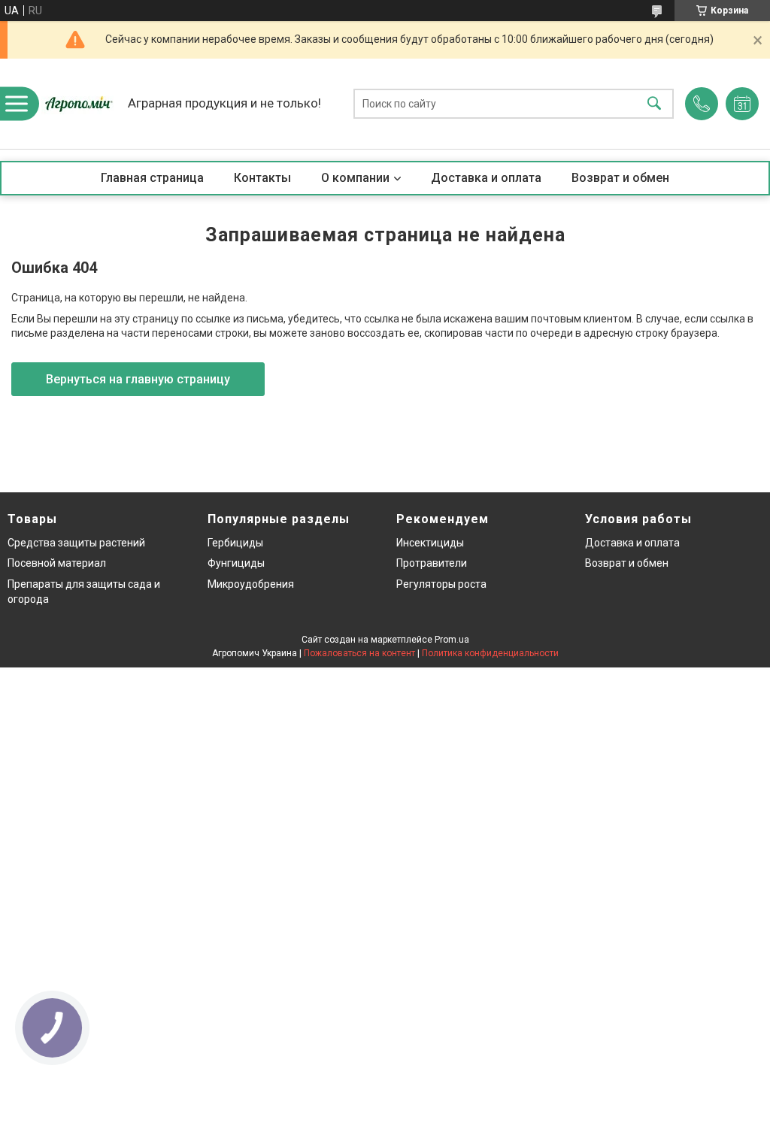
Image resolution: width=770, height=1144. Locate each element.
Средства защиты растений (76, 543)
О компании (355, 178)
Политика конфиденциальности (490, 653)
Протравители (431, 563)
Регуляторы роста (441, 584)
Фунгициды (236, 563)
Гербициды (235, 543)
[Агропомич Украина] (79, 103)
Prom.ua (452, 639)
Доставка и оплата (486, 178)
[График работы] (742, 103)
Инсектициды (430, 543)
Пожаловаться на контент (359, 653)
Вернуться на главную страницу (138, 379)
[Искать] (654, 104)
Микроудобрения (251, 584)
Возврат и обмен (620, 178)
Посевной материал (57, 563)
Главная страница (152, 178)
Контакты (262, 178)
